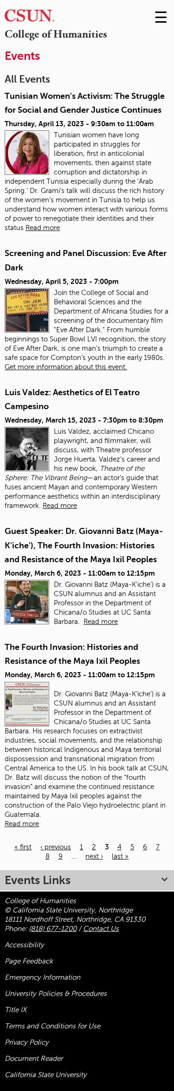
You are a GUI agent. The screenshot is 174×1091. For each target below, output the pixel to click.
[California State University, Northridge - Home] (29, 17)
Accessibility (24, 945)
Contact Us (101, 928)
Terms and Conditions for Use (52, 1026)
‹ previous (55, 847)
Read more (43, 227)
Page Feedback (29, 961)
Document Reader (34, 1058)
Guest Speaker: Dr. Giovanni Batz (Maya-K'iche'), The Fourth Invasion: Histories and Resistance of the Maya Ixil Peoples (84, 545)
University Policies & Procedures (56, 993)
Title (15, 1010)
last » (120, 856)
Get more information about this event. (66, 367)
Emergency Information (42, 977)
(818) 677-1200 (53, 928)
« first (23, 847)
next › (94, 856)
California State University (46, 1074)
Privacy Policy (27, 1042)
